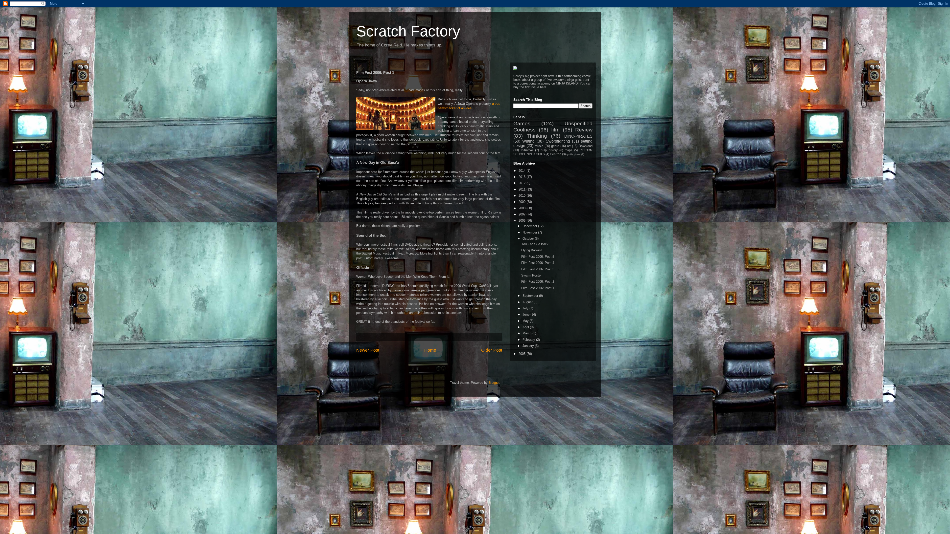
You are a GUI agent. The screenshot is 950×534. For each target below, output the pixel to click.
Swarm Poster (531, 275)
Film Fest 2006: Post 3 (537, 269)
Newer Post (367, 350)
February (529, 340)
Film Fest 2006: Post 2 (537, 281)
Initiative (527, 150)
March (527, 333)
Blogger (494, 382)
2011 (522, 189)
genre (555, 146)
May (526, 321)
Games (521, 123)
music (539, 146)
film (555, 129)
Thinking (537, 136)
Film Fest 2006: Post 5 (537, 256)
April (526, 327)
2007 (522, 214)
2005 (522, 354)
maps (568, 150)
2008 (522, 208)
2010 (522, 195)
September (530, 296)
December (530, 226)
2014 (522, 170)
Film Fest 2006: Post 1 (537, 288)
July (525, 308)
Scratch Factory (408, 31)
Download (586, 146)
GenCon (555, 154)
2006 (522, 220)
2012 (522, 183)
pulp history (549, 150)
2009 (522, 202)
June (526, 314)
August (528, 302)
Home (430, 350)
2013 (522, 177)
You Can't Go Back (534, 244)
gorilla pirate (573, 154)
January (528, 346)
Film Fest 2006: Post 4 (537, 263)
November (530, 232)
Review (584, 129)
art (569, 146)
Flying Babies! (531, 250)
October (528, 238)
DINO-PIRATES (578, 136)
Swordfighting (558, 141)
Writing (528, 141)
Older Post (491, 350)
